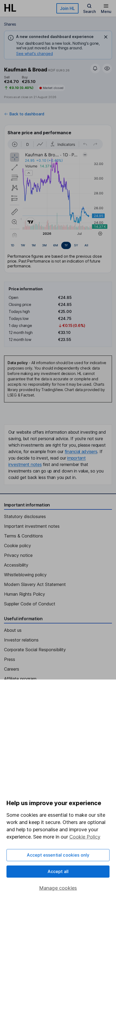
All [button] (86, 245)
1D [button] (12, 245)
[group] (58, 245)
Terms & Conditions (23, 536)
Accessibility (16, 565)
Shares (10, 24)
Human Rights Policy (24, 594)
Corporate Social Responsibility (35, 649)
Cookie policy (17, 545)
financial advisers (81, 451)
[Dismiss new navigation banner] (105, 37)
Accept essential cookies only (58, 855)
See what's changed (34, 53)
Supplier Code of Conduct (29, 603)
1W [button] (23, 245)
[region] (58, 188)
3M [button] (44, 245)
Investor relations (21, 640)
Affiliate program (20, 678)
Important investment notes (32, 526)
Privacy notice (18, 555)
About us (13, 630)
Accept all (58, 871)
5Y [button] (76, 245)
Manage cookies (58, 888)
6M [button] (55, 245)
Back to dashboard (26, 114)
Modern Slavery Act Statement (35, 584)
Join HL (67, 8)
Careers (11, 669)
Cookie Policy (84, 837)
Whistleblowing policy (25, 574)
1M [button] (34, 245)
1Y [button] (66, 245)
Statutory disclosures (25, 516)
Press (9, 659)
